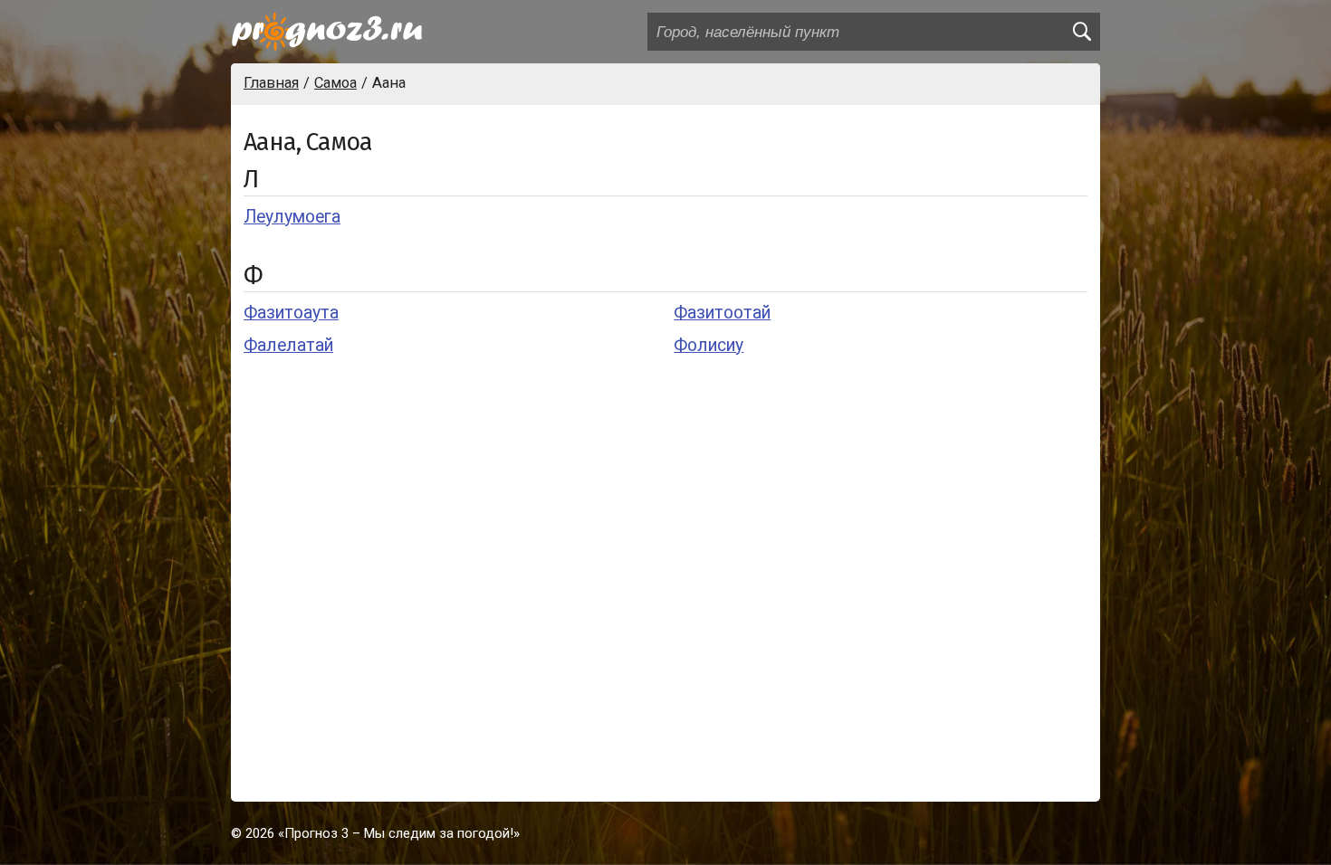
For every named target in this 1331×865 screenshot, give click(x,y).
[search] (1081, 32)
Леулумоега (292, 216)
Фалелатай (288, 345)
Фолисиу (708, 345)
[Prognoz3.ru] (327, 32)
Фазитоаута (291, 312)
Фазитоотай (722, 312)
